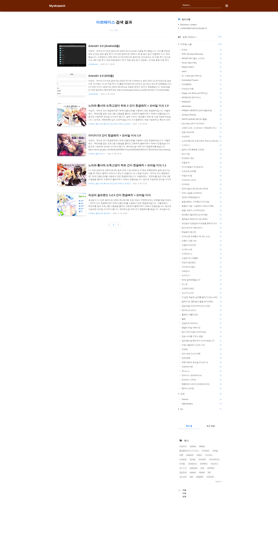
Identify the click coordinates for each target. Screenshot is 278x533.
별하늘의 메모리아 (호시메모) (202, 219)
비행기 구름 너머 (202, 241)
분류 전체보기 (202, 37)
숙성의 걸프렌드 (202, 262)
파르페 (202, 349)
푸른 (181, 455)
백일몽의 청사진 (202, 232)
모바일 (215, 451)
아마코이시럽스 (202, 267)
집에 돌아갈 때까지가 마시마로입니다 (202, 340)
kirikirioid (193, 468)
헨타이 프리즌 (202, 388)
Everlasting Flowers (202, 80)
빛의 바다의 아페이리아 (202, 228)
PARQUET (202, 102)
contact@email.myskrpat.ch (193, 28)
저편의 (199, 455)
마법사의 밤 (202, 175)
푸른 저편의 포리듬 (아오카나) (202, 362)
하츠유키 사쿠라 (202, 380)
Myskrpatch (57, 5)
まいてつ (183, 468)
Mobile (202, 446)
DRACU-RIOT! (202, 67)
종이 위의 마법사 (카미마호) (202, 332)
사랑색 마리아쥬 (202, 245)
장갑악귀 (183, 472)
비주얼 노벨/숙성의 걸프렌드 (99, 213)
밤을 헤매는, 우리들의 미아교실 (202, 201)
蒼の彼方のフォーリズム (189, 451)
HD (209, 472)
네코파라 (202, 136)
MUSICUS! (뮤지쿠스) (202, 97)
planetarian (202, 106)
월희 (202, 319)
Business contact (188, 24)
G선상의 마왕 (202, 89)
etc (201, 409)
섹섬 (202, 468)
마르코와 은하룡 (202, 171)
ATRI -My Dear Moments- (202, 54)
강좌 (201, 394)
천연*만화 (202, 358)
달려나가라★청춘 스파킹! (202, 149)
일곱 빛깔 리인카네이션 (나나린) (202, 306)
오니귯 (202, 284)
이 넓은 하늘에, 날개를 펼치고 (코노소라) (202, 297)
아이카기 (202, 275)
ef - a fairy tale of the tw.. (202, 76)
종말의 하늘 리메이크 (202, 327)
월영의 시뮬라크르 (202, 314)
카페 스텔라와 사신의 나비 (202, 345)
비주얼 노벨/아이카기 (96, 154)
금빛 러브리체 (202, 132)
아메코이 (202, 271)
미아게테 (202, 459)
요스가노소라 (202, 293)
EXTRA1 (210, 468)
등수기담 (202, 154)
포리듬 (192, 459)
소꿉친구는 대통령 (202, 258)
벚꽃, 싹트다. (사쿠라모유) (202, 210)
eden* (202, 71)
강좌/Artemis (93, 64)
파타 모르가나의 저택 (202, 353)
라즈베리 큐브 (202, 158)
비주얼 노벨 (201, 44)
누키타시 (202, 145)
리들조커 (202, 162)
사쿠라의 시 (202, 254)
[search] (201, 5)
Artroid (201, 472)
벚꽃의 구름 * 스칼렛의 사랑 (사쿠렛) (202, 206)
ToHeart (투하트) (202, 115)
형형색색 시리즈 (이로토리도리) (202, 384)
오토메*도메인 (202, 288)
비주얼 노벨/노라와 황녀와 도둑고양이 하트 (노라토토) (109, 124)
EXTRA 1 (203, 464)
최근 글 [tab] (189, 426)
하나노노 (202, 371)
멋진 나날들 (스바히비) (202, 193)
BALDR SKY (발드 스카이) (202, 58)
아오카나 (214, 464)
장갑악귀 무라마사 (202, 323)
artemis (193, 472)
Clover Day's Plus (202, 63)
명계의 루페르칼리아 (202, 197)
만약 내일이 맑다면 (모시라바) (202, 188)
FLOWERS (202, 84)
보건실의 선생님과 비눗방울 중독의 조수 (202, 223)
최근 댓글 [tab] (211, 426)
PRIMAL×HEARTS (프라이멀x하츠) (202, 110)
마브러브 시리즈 (202, 180)
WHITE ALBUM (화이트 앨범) (202, 119)
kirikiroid (189, 455)
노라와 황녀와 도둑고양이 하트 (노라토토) (202, 141)
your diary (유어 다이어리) (202, 123)
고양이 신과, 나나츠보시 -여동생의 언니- (202, 128)
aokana (193, 446)
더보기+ (218, 482)
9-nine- (202, 49)
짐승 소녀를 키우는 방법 (202, 336)
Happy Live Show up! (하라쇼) (202, 93)
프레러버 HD (202, 367)
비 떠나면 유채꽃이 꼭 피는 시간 (202, 236)
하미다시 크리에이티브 (202, 375)
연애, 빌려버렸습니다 (202, 280)
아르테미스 (192, 464)
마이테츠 (202, 184)
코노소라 (183, 477)
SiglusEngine (202, 403)
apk (191, 477)
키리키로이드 (214, 459)
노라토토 (183, 459)
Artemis (202, 399)
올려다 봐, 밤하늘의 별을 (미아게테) (202, 301)
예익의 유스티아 (202, 310)
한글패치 (199, 477)
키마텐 (182, 464)
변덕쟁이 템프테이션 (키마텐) (202, 215)
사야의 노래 (202, 249)
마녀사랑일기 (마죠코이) (202, 167)
